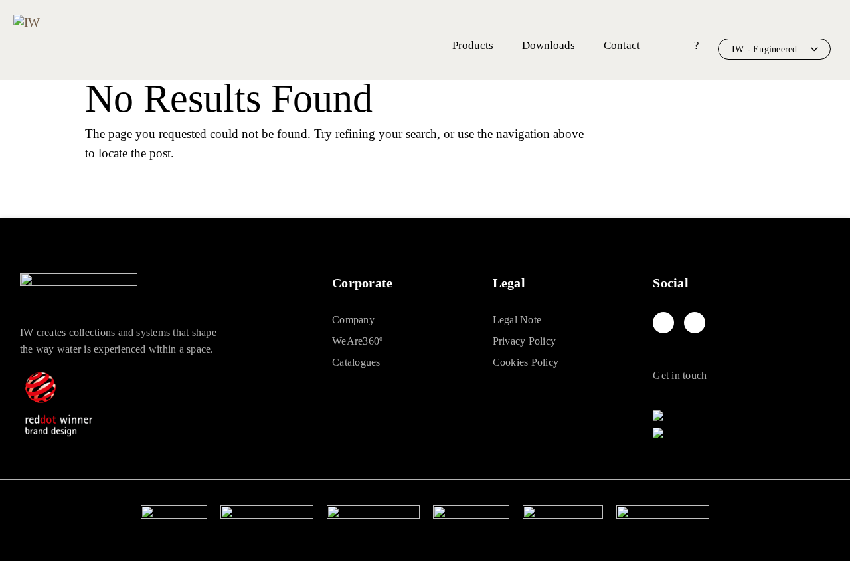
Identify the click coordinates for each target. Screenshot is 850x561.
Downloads (548, 45)
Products (472, 45)
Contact (622, 45)
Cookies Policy (525, 362)
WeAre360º (357, 341)
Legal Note (517, 319)
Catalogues (356, 362)
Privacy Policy (524, 341)
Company (353, 319)
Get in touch (680, 375)
